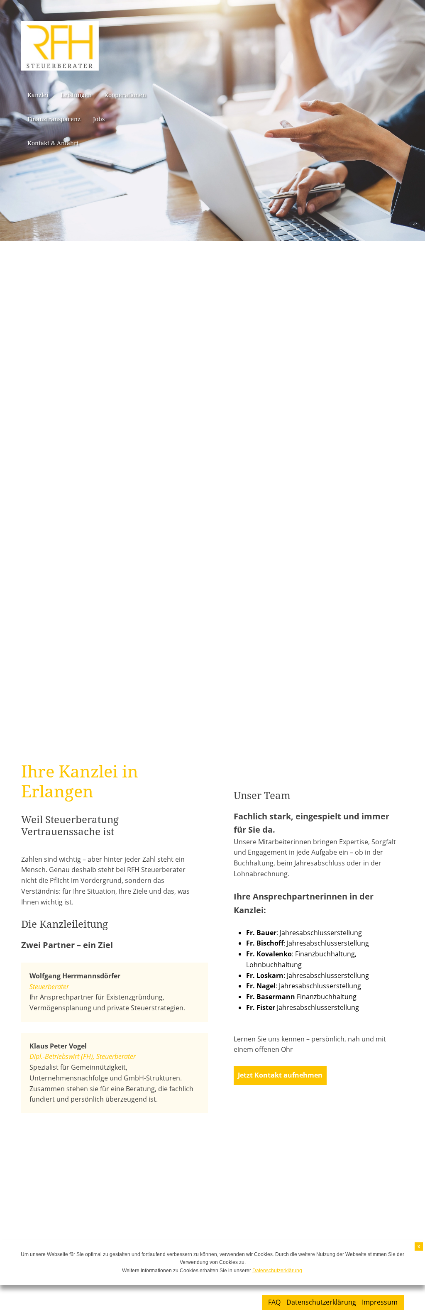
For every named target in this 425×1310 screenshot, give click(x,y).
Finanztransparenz (54, 119)
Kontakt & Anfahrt (53, 143)
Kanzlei (37, 95)
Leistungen (76, 95)
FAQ (274, 1302)
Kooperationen (125, 95)
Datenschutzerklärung (321, 1302)
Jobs (99, 119)
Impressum (380, 1302)
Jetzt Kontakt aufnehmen (280, 1075)
